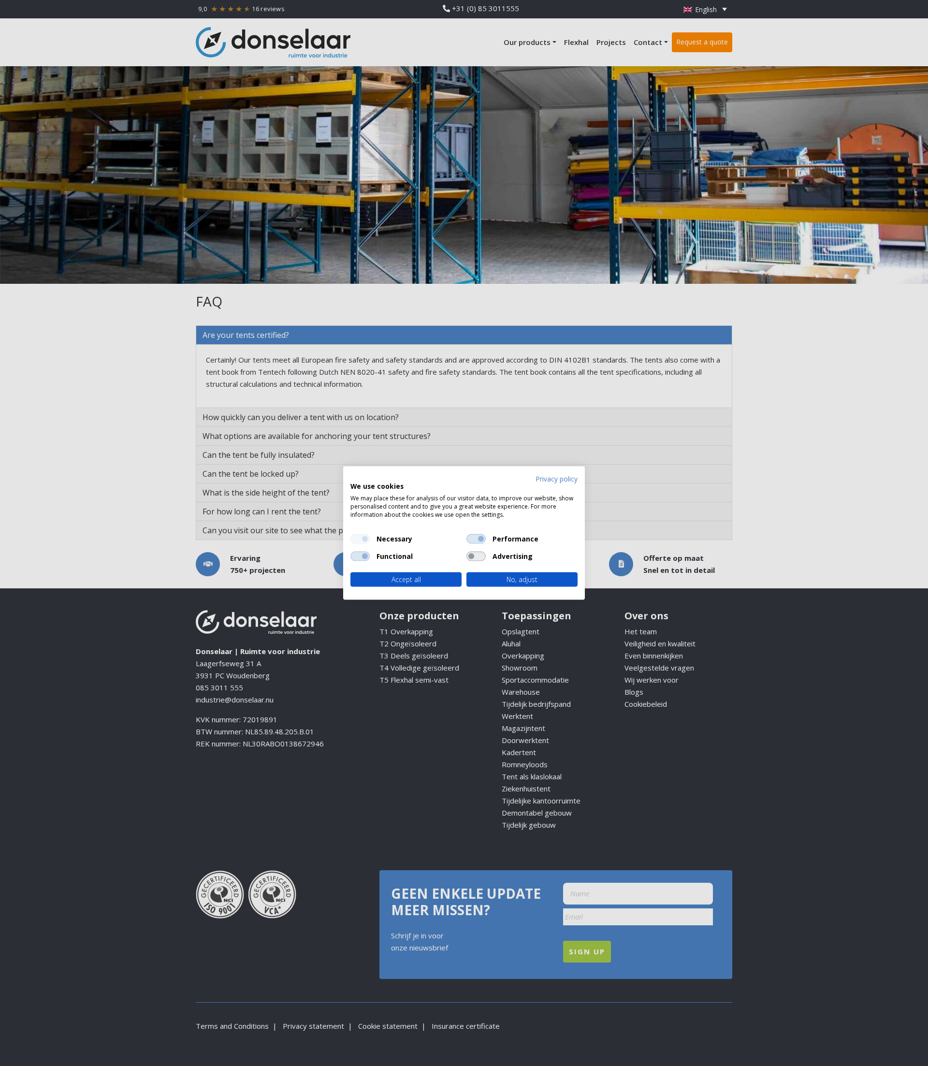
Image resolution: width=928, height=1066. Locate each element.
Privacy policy (557, 478)
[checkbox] (360, 538)
